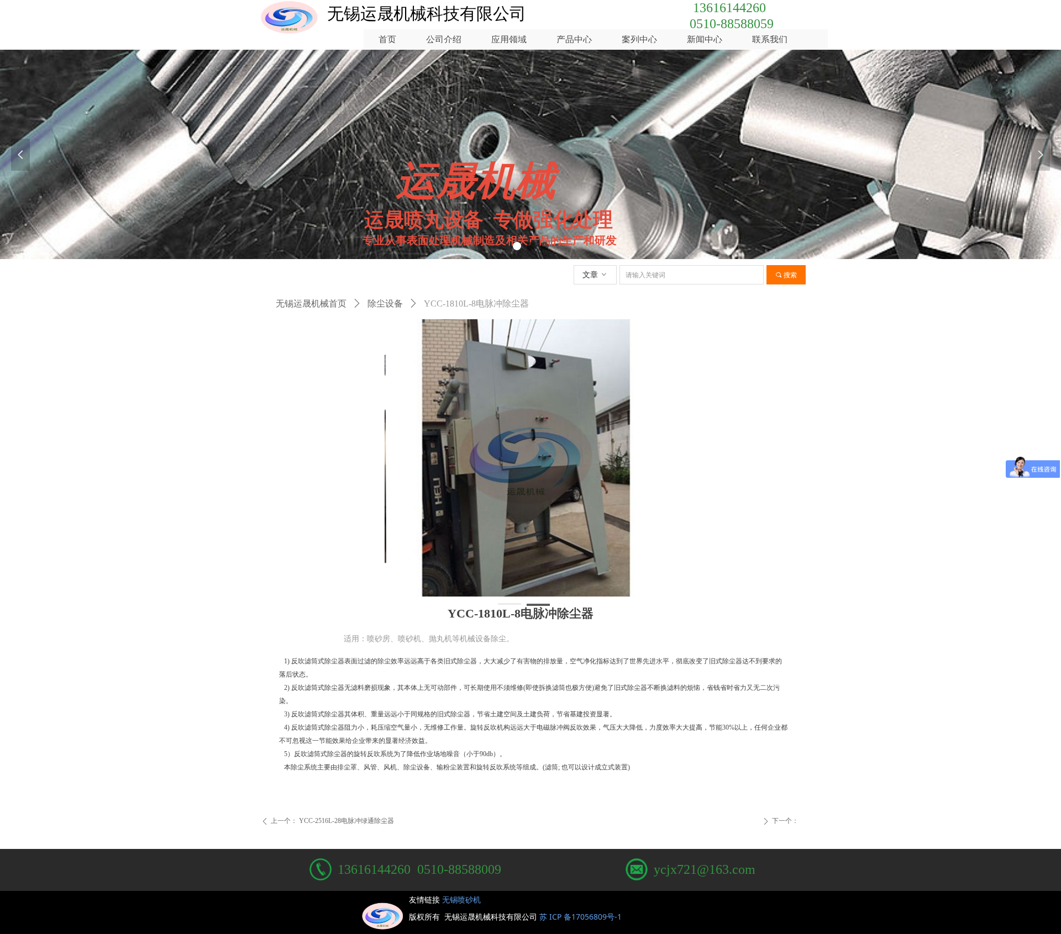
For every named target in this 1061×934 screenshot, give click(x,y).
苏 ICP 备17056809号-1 (582, 916)
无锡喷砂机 (461, 899)
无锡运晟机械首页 (311, 303)
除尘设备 (385, 303)
